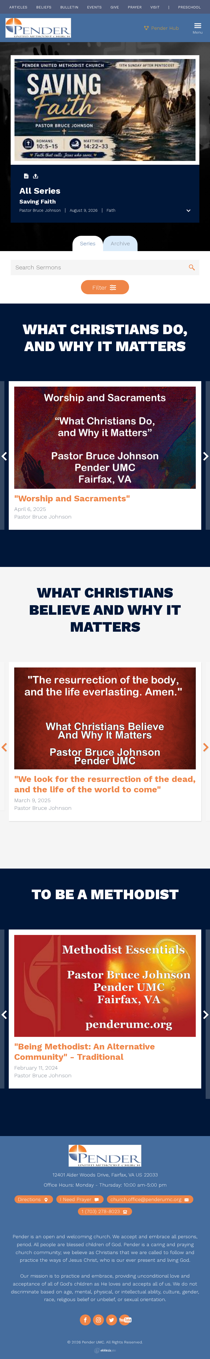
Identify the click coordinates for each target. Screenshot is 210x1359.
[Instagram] (98, 1319)
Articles (18, 7)
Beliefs (43, 7)
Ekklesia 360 (105, 1350)
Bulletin (69, 7)
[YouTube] (124, 1319)
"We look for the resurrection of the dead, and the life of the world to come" (105, 784)
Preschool (189, 7)
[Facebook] (85, 1319)
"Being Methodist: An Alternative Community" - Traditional (84, 1051)
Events (94, 7)
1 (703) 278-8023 (101, 1211)
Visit (155, 7)
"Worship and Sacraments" (72, 498)
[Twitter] (111, 1319)
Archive (120, 243)
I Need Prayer (76, 1199)
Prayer (135, 7)
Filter (100, 287)
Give (114, 7)
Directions (30, 1199)
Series (87, 243)
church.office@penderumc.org (146, 1199)
